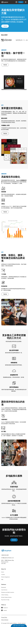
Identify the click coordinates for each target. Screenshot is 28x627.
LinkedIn (5, 610)
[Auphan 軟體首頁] (4, 2)
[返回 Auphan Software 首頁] (6, 552)
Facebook (5, 607)
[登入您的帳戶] (16, 2)
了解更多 (5, 26)
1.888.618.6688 (5, 555)
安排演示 (14, 540)
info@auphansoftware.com (7, 557)
